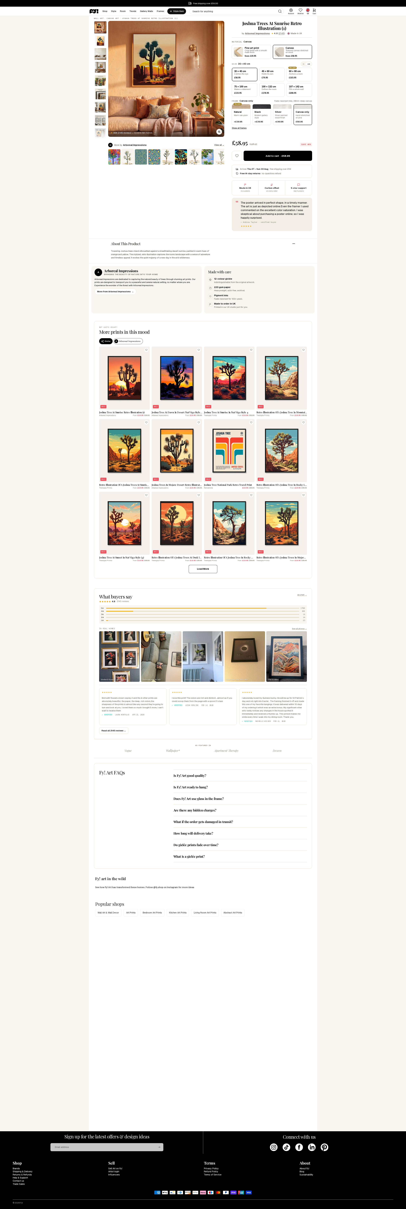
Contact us (18, 1180)
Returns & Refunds (22, 1174)
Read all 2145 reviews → (114, 730)
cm (309, 64)
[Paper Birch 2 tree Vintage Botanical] (141, 157)
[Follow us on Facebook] (299, 1147)
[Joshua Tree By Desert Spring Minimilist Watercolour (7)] (194, 157)
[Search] (280, 11)
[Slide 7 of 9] (100, 107)
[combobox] (237, 11)
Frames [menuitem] (160, 11)
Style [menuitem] (113, 11)
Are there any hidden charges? (195, 810)
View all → (219, 145)
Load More (203, 568)
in (303, 64)
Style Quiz (178, 11)
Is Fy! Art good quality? (190, 775)
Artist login (113, 1171)
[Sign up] (159, 1147)
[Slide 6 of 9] (100, 94)
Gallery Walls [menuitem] (146, 11)
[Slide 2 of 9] (100, 41)
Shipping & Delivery (23, 1171)
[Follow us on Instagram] (274, 1147)
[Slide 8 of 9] (100, 120)
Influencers (114, 1174)
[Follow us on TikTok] (286, 1147)
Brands (16, 1168)
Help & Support (20, 1177)
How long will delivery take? (193, 833)
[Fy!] (94, 11)
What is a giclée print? (189, 856)
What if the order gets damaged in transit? (203, 822)
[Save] (146, 350)
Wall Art (99, 18)
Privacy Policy (211, 1168)
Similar (108, 341)
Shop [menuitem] (105, 11)
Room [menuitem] (123, 11)
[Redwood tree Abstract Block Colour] (114, 157)
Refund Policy (211, 1171)
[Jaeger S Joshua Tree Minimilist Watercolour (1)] (127, 157)
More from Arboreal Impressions (115, 291)
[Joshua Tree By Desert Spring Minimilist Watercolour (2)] (167, 157)
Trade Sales (19, 1184)
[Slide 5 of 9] (100, 81)
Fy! (21, 1203)
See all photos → (299, 628)
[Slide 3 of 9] (100, 54)
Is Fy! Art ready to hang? (191, 787)
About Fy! (304, 1168)
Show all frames (239, 128)
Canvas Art (113, 18)
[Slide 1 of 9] (100, 27)
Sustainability (306, 1174)
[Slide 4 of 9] (100, 67)
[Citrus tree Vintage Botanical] (154, 157)
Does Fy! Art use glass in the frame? (199, 798)
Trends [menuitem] (132, 11)
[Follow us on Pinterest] (324, 1147)
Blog (302, 1171)
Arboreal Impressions (257, 33)
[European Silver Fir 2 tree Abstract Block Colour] (207, 157)
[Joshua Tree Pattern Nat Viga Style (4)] (181, 157)
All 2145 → (302, 595)
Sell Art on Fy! (115, 1168)
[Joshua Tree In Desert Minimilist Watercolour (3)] (221, 157)
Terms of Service (212, 1174)
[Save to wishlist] (237, 156)
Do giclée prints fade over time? (196, 845)
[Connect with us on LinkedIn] (312, 1147)
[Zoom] (219, 132)
